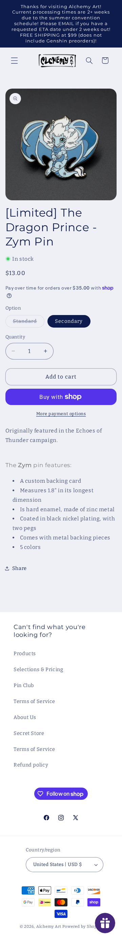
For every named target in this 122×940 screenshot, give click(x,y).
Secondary (69, 321)
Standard (28, 323)
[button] (14, 60)
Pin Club (24, 685)
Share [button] (19, 568)
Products (25, 653)
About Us (25, 717)
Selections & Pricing (38, 669)
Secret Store (29, 733)
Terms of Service (34, 701)
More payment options (61, 413)
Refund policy (31, 765)
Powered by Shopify (82, 926)
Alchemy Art (48, 926)
